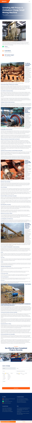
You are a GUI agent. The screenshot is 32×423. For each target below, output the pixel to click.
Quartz (4, 374)
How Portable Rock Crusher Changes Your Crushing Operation (22, 409)
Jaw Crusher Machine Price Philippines (7, 411)
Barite (4, 375)
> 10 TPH (18, 374)
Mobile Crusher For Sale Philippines (7, 409)
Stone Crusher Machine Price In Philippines (22, 399)
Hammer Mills (2, 257)
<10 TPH (23, 374)
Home (3, 14)
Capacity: (17, 373)
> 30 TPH (25, 373)
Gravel (4, 376)
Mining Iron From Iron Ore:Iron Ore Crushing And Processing (23, 412)
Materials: (3, 373)
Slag (8, 379)
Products (6, 14)
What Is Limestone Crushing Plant (6, 410)
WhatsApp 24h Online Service (8, 401)
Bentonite (9, 376)
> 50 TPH (21, 373)
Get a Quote (8, 421)
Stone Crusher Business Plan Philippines (22, 398)
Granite (9, 378)
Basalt (9, 374)
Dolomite (7, 373)
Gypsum (4, 378)
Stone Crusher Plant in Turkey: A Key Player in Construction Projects (23, 414)
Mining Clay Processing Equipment (21, 402)
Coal (4, 379)
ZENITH (15, 419)
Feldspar (9, 375)
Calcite (12, 373)
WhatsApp (6, 46)
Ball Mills (2, 252)
